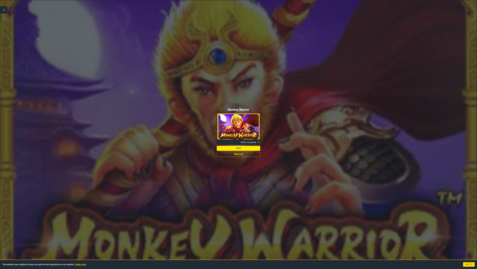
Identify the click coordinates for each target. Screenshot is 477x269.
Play (238, 148)
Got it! (468, 264)
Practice (238, 154)
